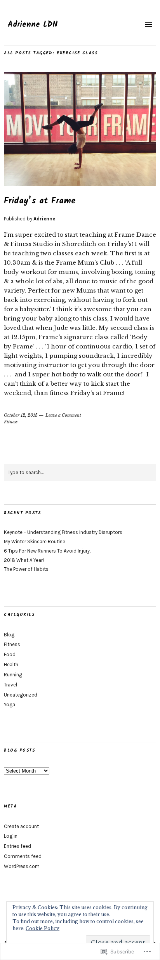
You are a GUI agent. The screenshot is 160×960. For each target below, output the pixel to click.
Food (10, 654)
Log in (10, 836)
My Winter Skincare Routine (34, 541)
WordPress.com (22, 866)
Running (13, 675)
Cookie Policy (42, 928)
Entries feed (17, 846)
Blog (9, 635)
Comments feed (23, 856)
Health (11, 664)
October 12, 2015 (21, 415)
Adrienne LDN (33, 25)
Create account (21, 826)
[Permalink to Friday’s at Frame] (80, 184)
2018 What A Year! (24, 560)
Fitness (10, 422)
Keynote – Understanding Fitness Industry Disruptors (63, 532)
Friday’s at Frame (40, 201)
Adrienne (44, 219)
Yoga (9, 704)
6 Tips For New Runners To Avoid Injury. (47, 551)
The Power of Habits (26, 569)
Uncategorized (20, 695)
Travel (10, 685)
